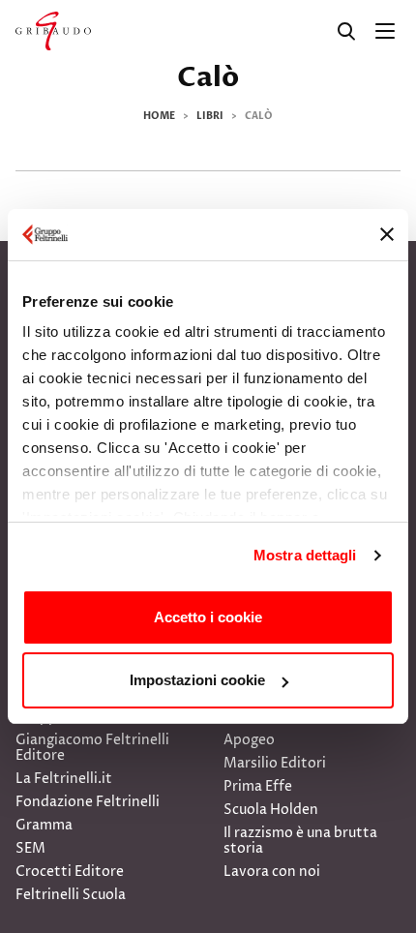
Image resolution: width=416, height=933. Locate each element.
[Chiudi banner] (387, 234)
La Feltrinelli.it (63, 778)
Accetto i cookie (208, 617)
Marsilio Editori (274, 763)
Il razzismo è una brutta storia (300, 841)
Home (159, 116)
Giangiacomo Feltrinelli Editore (92, 748)
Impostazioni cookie (197, 680)
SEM (30, 848)
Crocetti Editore (69, 871)
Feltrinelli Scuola (70, 895)
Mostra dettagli (305, 555)
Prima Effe (257, 786)
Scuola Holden (270, 809)
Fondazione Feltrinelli (87, 802)
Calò (208, 77)
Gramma (44, 825)
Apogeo (249, 740)
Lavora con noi (271, 871)
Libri (209, 116)
